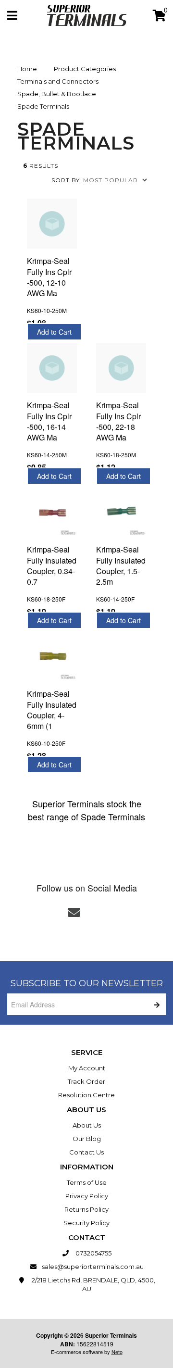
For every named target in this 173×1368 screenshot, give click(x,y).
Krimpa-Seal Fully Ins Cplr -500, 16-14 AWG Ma (49, 421)
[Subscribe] (155, 1004)
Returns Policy (86, 1209)
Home (27, 69)
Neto (117, 1351)
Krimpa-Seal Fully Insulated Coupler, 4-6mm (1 (51, 709)
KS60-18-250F (46, 599)
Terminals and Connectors (58, 81)
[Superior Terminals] (86, 14)
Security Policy (86, 1223)
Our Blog (87, 1138)
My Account (86, 1068)
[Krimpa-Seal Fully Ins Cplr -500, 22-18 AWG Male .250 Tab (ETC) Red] (121, 368)
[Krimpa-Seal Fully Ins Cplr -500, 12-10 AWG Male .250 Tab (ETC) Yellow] (52, 224)
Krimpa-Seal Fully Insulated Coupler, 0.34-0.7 (51, 565)
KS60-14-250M (47, 455)
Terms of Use (87, 1182)
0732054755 (92, 1253)
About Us (87, 1125)
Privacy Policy (86, 1196)
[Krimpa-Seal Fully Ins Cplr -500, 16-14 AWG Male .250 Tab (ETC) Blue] (52, 368)
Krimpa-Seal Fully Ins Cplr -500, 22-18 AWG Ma (118, 421)
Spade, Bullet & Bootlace (56, 94)
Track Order (86, 1081)
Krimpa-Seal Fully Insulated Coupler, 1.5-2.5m (121, 565)
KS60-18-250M (116, 455)
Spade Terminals (43, 106)
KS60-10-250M (47, 310)
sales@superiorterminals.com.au (93, 1266)
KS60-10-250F (46, 743)
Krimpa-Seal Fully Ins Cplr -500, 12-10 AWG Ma (49, 277)
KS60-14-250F (115, 599)
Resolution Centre (86, 1095)
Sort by (65, 180)
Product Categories (85, 69)
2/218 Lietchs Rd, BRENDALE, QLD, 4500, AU (92, 1284)
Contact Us (86, 1152)
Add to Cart (54, 332)
